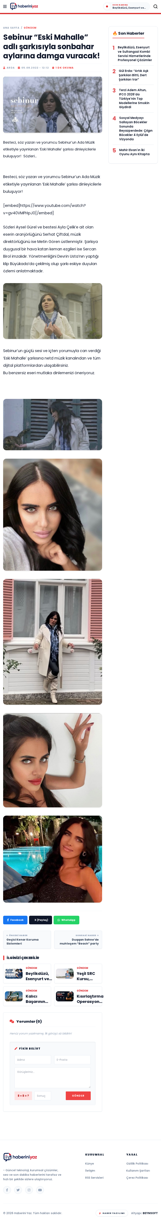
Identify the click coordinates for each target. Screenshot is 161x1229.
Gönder (78, 1095)
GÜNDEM (30, 27)
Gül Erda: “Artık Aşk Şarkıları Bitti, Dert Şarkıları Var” (133, 75)
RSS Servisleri (94, 1178)
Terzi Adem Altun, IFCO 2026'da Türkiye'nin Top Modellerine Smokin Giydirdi (134, 98)
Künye (89, 1164)
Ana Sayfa (11, 27)
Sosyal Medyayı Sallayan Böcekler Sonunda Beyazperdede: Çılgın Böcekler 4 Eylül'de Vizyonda (136, 128)
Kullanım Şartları (138, 1171)
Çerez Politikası (137, 1178)
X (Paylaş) (41, 920)
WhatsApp (68, 920)
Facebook (17, 920)
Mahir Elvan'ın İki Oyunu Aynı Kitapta (134, 152)
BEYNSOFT (150, 1213)
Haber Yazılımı (113, 1213)
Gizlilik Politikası (137, 1164)
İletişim (90, 1171)
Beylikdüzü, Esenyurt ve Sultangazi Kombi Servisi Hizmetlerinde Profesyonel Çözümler (135, 53)
